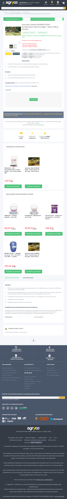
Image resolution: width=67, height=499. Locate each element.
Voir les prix (34, 99)
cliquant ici (34, 86)
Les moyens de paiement (9, 373)
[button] (46, 3)
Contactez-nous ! (52, 370)
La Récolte (27, 386)
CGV (55, 437)
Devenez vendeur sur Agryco (32, 381)
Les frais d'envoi (7, 375)
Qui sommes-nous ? (53, 373)
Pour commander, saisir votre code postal (43, 19)
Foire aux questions (30, 376)
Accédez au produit (13, 234)
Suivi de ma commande (9, 370)
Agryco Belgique (36, 442)
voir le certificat (59, 496)
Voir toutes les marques (9, 380)
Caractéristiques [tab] (28, 277)
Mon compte (51, 368)
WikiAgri (27, 388)
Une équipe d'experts (53, 375)
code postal (40, 124)
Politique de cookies (16, 440)
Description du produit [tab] (12, 277)
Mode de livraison (7, 368)
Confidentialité (42, 437)
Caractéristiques (42, 32)
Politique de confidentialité (44, 479)
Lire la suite (8, 89)
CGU (50, 437)
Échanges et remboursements (11, 377)
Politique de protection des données (35, 440)
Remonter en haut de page (33, 340)
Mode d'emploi (28, 379)
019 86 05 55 (23, 2)
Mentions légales (30, 437)
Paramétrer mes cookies (15, 437)
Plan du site (52, 440)
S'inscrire (61, 397)
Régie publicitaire (29, 383)
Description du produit (29, 32)
